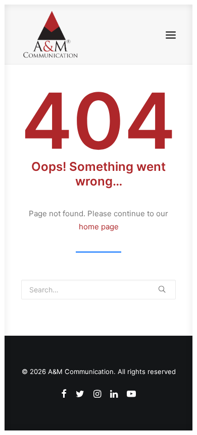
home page (99, 226)
